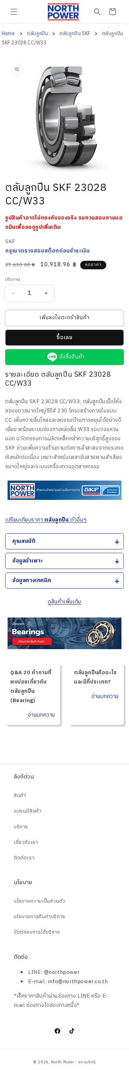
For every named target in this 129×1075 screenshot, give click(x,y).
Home (8, 33)
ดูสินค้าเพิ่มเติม (64, 602)
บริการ (21, 827)
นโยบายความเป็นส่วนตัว (39, 901)
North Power (62, 1062)
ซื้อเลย (64, 337)
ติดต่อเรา (24, 858)
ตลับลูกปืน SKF (76, 33)
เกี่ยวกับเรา (26, 842)
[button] (13, 11)
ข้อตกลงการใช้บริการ (37, 932)
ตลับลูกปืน (38, 33)
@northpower (62, 972)
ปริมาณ (12, 279)
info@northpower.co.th (78, 981)
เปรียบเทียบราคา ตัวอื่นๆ (45, 520)
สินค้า (20, 795)
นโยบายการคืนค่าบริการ (39, 917)
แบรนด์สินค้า (27, 811)
